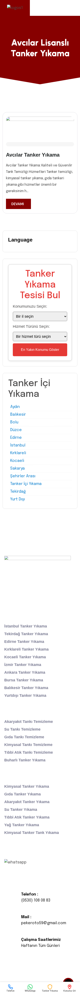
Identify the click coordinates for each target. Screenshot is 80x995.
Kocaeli (17, 461)
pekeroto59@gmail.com (43, 923)
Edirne (16, 438)
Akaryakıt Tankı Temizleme (28, 721)
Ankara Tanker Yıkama (24, 672)
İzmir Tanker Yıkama (22, 665)
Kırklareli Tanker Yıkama (26, 649)
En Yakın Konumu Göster (40, 349)
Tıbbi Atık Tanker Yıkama (26, 817)
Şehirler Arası (22, 476)
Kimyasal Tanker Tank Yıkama (31, 832)
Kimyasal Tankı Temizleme (28, 745)
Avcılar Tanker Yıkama (33, 155)
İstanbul (17, 445)
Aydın (15, 407)
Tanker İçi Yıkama (26, 484)
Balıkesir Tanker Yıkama (26, 688)
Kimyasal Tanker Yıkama (26, 786)
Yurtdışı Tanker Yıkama (25, 695)
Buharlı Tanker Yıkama (24, 760)
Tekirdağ (18, 492)
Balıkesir (18, 415)
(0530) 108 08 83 (35, 900)
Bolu (14, 422)
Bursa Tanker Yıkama (23, 680)
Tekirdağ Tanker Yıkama (26, 634)
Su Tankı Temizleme (22, 729)
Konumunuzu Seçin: (30, 306)
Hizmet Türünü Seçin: (31, 326)
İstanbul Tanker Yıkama (25, 626)
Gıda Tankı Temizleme (24, 737)
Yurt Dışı (17, 499)
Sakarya (17, 468)
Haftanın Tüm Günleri (40, 946)
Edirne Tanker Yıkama (24, 641)
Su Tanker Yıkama (20, 809)
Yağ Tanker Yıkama (21, 825)
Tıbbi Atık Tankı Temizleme (28, 752)
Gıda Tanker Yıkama (22, 794)
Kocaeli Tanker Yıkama (25, 657)
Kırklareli (18, 453)
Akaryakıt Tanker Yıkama (26, 802)
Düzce (16, 430)
